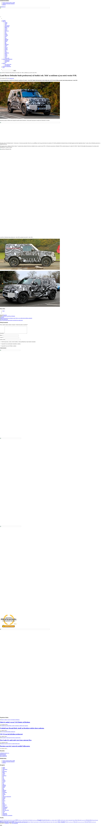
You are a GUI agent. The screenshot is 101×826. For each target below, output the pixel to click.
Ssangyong (48, 821)
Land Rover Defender (11, 316)
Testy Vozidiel (61, 822)
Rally (6, 62)
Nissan (6, 45)
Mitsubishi (7, 44)
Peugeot (6, 47)
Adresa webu (2, 339)
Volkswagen (7, 58)
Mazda (6, 41)
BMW (6, 27)
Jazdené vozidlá (54, 820)
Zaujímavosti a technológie (7, 59)
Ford (5, 32)
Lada (6, 38)
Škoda (6, 53)
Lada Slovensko (62, 820)
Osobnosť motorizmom (6, 66)
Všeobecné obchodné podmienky (8, 3)
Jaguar (6, 36)
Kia (5, 37)
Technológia (7, 61)
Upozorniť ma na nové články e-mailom (8, 345)
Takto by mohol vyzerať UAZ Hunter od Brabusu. (15, 722)
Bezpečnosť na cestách (11, 820)
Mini (5, 43)
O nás (3, 67)
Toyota (6, 55)
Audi (6, 24)
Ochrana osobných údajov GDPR (8, 2)
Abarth (6, 22)
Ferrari (26, 820)
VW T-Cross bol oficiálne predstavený (11, 734)
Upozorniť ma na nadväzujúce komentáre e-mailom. (11, 343)
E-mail (1, 337)
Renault (6, 49)
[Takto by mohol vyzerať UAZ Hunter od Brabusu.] (10, 719)
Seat (5, 50)
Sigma (6, 51)
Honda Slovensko (34, 820)
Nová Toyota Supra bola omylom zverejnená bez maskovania (11, 320)
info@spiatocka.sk (3, 756)
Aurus (7, 820)
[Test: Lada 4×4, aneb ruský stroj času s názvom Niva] (10, 737)
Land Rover (4, 316)
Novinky (4, 20)
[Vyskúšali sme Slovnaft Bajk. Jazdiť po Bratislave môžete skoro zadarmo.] (14, 725)
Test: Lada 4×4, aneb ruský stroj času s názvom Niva (15, 740)
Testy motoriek (55, 821)
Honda (6, 34)
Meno (1, 335)
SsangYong (7, 52)
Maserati (6, 40)
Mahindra (6, 39)
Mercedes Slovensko (95, 820)
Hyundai (6, 35)
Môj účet (4, 4)
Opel (5, 46)
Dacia (6, 29)
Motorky (4, 63)
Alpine (6, 23)
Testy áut (4, 21)
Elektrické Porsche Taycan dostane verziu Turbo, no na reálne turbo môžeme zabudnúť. (16, 318)
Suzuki (6, 54)
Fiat (5, 31)
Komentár (2, 333)
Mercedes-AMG (84, 820)
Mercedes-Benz (89, 820)
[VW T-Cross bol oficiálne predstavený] (7, 731)
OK (1, 825)
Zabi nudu (86, 821)
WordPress (7, 823)
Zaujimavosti (7, 60)
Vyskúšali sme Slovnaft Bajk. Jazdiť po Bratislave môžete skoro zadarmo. (22, 728)
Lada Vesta (67, 820)
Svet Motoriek (7, 65)
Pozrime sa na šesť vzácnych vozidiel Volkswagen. (15, 746)
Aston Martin (7, 25)
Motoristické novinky (7, 822)
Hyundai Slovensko (46, 820)
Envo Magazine (15, 823)
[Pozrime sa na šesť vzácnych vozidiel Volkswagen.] (10, 743)
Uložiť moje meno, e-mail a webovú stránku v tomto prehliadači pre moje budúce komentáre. (18, 341)
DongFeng (7, 30)
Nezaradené (4, 792)
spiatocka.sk (11, 78)
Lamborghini (70, 820)
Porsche (41, 821)
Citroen (6, 28)
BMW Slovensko (20, 820)
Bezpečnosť (7, 26)
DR (3, 776)
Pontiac (6, 48)
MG (5, 42)
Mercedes (79, 820)
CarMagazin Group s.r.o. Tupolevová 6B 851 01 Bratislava (4, 754)
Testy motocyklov (8, 64)
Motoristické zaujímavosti (21, 821)
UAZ (6, 57)
